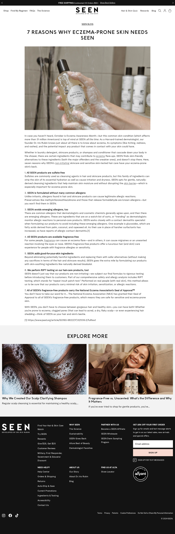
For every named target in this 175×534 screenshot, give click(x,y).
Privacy (107, 513)
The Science (75, 429)
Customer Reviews (47, 448)
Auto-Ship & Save (46, 486)
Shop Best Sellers (107, 3)
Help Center (43, 471)
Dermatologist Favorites (81, 448)
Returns (41, 481)
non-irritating (62, 163)
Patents (115, 513)
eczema (100, 156)
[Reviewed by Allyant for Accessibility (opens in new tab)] (153, 472)
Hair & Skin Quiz (129, 10)
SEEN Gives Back (77, 438)
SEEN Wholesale (109, 433)
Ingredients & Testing (48, 495)
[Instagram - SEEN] (3, 515)
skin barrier (130, 183)
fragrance (49, 240)
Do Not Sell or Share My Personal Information (155, 513)
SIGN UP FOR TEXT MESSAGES (151, 460)
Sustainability (76, 433)
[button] (159, 10)
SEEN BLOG (87, 24)
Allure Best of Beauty (79, 443)
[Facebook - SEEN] (10, 515)
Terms (99, 513)
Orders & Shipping (47, 476)
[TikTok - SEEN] (16, 515)
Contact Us (43, 505)
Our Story (74, 471)
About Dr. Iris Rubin (78, 476)
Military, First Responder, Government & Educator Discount (50, 457)
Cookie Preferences (128, 513)
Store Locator (107, 471)
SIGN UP (153, 453)
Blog (154, 10)
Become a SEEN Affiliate (113, 429)
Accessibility (44, 500)
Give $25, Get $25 (47, 443)
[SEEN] (17, 428)
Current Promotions (47, 490)
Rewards (144, 10)
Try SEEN (42, 434)
